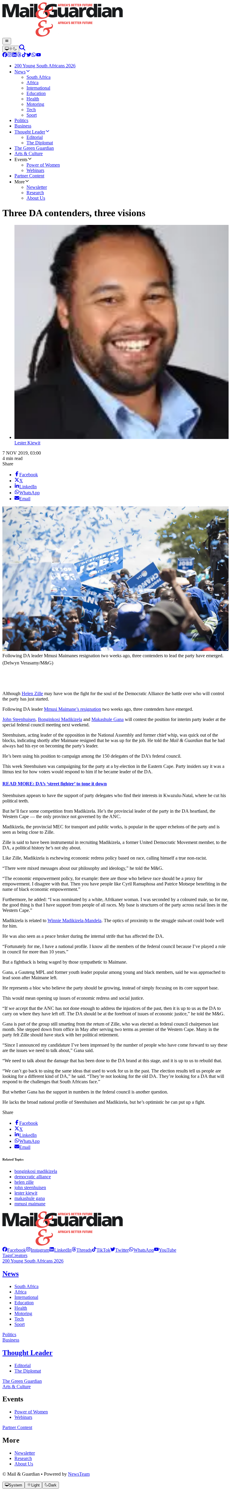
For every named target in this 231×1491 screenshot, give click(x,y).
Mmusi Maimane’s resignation (72, 709)
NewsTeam (79, 1474)
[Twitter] (28, 55)
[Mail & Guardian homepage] (115, 20)
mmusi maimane (29, 1203)
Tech (19, 1318)
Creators (19, 1255)
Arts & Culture (16, 1386)
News (10, 1274)
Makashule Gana (107, 719)
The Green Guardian (22, 1381)
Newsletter (24, 1453)
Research (23, 1458)
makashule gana (29, 1198)
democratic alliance (32, 1176)
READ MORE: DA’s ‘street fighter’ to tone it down (54, 783)
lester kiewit (25, 1192)
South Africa (26, 1286)
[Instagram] (9, 55)
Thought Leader (27, 1353)
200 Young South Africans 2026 (32, 1260)
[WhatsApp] (33, 55)
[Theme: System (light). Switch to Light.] (10, 49)
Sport (19, 1324)
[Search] (22, 48)
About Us (23, 1463)
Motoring (23, 1313)
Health (20, 1308)
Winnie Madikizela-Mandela (74, 920)
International (26, 1297)
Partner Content (17, 1427)
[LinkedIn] (14, 55)
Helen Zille (32, 693)
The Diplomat (27, 1370)
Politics (9, 1334)
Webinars (23, 1417)
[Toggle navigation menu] (6, 41)
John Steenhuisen (18, 719)
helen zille (24, 1182)
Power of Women (31, 1411)
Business (10, 1339)
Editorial (22, 1365)
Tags (6, 1255)
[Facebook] (4, 55)
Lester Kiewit (27, 442)
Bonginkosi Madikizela (60, 719)
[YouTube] (38, 55)
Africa (20, 1291)
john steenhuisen (30, 1187)
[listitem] (14, 1250)
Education (24, 1302)
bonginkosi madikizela (35, 1171)
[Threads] (19, 55)
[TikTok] (24, 55)
